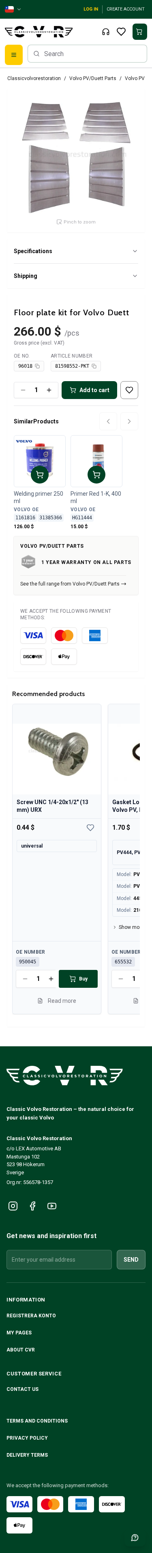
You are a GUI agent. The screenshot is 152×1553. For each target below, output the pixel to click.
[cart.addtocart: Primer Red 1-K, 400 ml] (96, 475)
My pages (19, 1333)
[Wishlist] (121, 32)
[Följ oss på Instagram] (12, 1205)
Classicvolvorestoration (34, 78)
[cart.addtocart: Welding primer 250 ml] (40, 475)
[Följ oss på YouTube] (51, 1205)
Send (131, 1259)
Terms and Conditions (37, 1421)
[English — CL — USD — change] (13, 9)
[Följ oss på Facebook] (32, 1205)
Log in (90, 9)
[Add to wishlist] (129, 390)
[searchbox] (87, 54)
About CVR (20, 1350)
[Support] (106, 32)
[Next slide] (129, 421)
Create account (126, 9)
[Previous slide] (108, 421)
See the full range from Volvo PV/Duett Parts (70, 584)
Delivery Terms (27, 1455)
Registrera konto (31, 1316)
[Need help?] (135, 1537)
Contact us (22, 1389)
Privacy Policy (27, 1438)
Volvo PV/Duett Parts (92, 78)
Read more (62, 1000)
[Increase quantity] (49, 390)
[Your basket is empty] (140, 32)
